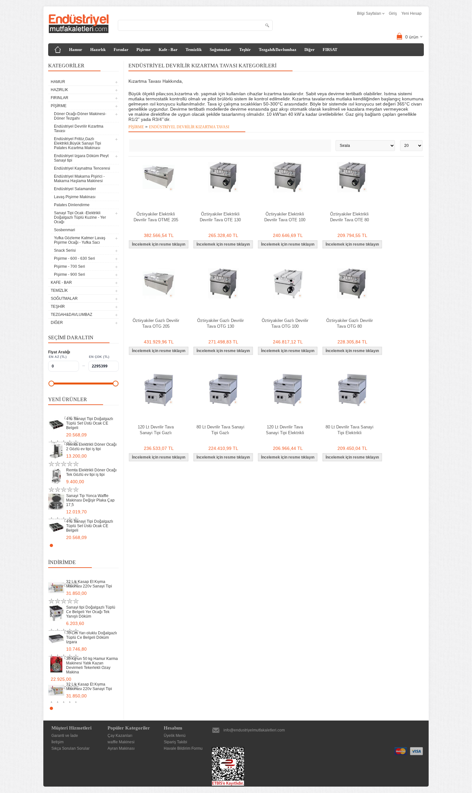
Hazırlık (98, 49)
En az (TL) (57, 357)
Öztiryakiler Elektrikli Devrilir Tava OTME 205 (156, 217)
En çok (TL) (99, 357)
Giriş (393, 13)
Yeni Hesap (411, 13)
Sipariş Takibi (175, 742)
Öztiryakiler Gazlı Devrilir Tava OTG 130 (220, 323)
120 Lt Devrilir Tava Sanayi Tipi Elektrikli (285, 430)
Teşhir (245, 49)
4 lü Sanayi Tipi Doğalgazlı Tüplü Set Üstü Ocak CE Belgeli (89, 423)
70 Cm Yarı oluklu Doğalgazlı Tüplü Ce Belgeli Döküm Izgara (91, 637)
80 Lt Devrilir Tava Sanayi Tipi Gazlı (220, 430)
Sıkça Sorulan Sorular (70, 748)
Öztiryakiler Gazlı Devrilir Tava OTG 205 (156, 323)
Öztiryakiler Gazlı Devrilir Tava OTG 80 (349, 323)
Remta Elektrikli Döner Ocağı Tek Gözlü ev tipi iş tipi (91, 472)
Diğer (309, 49)
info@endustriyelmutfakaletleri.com (254, 730)
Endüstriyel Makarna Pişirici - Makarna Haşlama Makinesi (79, 178)
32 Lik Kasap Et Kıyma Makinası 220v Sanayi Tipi (89, 583)
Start (110, 545)
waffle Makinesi (121, 742)
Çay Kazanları (120, 735)
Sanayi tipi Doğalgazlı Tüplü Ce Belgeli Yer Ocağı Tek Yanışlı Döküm (90, 612)
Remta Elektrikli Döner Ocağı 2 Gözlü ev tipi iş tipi (91, 446)
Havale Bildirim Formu (183, 748)
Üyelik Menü (175, 735)
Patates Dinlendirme (72, 205)
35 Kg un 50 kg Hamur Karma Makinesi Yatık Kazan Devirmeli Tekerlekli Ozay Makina (92, 665)
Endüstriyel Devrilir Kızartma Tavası (78, 128)
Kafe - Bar (168, 49)
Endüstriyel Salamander (75, 189)
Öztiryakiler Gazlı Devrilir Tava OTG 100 (285, 323)
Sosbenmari (64, 230)
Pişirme (143, 49)
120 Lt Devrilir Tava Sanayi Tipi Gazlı (156, 430)
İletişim (57, 742)
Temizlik (194, 49)
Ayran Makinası (121, 748)
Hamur (75, 49)
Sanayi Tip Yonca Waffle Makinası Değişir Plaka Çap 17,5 (90, 500)
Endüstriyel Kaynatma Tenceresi (82, 168)
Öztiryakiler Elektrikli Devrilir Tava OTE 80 (349, 217)
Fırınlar (121, 49)
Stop (115, 545)
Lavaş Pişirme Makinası (74, 197)
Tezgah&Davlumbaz (277, 49)
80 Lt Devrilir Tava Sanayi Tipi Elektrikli (349, 430)
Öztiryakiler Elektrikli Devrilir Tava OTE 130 (220, 217)
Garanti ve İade (64, 735)
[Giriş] (57, 49)
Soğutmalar (220, 49)
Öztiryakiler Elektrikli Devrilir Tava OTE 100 (284, 217)
